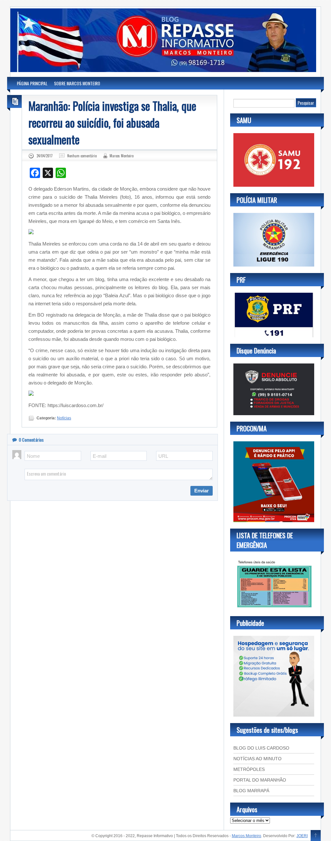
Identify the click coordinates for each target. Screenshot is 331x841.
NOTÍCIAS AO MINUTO (257, 758)
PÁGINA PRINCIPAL (32, 83)
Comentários (31, 439)
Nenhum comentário (82, 155)
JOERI (302, 836)
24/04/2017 (45, 155)
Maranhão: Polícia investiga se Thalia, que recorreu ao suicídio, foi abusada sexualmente (112, 122)
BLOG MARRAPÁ (251, 790)
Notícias (64, 418)
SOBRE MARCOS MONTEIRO (77, 83)
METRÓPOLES (249, 769)
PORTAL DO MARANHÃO (259, 780)
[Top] (316, 836)
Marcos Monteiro (121, 155)
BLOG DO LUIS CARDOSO (261, 748)
